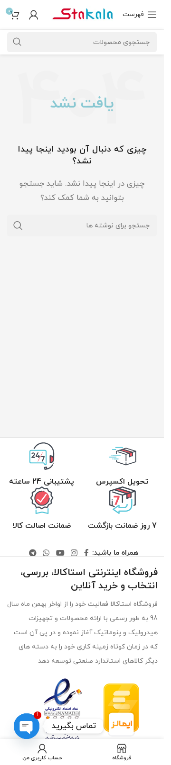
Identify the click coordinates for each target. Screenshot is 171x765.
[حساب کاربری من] (33, 14)
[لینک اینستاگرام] (73, 553)
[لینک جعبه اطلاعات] (122, 464)
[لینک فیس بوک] (86, 553)
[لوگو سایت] (82, 14)
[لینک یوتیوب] (60, 553)
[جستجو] (18, 225)
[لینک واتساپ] (46, 553)
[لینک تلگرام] (32, 553)
